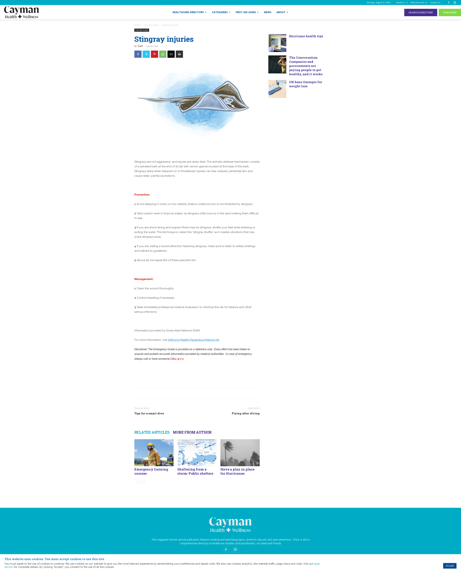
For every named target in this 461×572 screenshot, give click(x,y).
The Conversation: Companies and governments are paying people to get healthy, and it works (306, 65)
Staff (140, 46)
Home (137, 25)
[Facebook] (448, 2)
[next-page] (142, 481)
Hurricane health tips (306, 36)
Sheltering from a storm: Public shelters (195, 471)
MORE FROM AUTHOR (192, 432)
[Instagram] (454, 2)
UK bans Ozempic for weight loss (305, 84)
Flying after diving (246, 413)
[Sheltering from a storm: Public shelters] (197, 452)
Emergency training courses (151, 471)
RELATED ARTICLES (151, 432)
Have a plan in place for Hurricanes (237, 471)
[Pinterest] (154, 54)
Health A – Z (402, 2)
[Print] (179, 54)
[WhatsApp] (162, 54)
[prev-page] (136, 481)
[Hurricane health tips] (277, 43)
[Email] (171, 54)
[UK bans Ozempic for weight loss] (277, 89)
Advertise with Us (418, 2)
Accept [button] (450, 565)
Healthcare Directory (188, 12)
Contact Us (435, 2)
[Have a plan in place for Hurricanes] (240, 452)
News (267, 12)
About (280, 12)
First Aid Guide (246, 12)
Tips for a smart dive (149, 413)
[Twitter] (146, 54)
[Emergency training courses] (154, 452)
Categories (220, 12)
